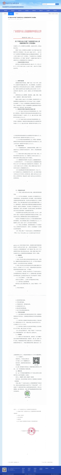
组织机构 (23, 471)
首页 (50, 13)
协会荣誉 (23, 472)
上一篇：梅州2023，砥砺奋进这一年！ (13, 462)
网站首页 (5, 10)
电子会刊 (55, 10)
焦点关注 (19, 10)
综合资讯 (26, 10)
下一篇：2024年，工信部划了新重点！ (47, 462)
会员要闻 (48, 10)
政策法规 (33, 10)
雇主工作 (29, 470)
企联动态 (11, 13)
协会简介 (23, 469)
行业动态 (5, 13)
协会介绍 (12, 10)
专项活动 (16, 13)
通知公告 (41, 10)
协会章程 (23, 470)
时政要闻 (29, 469)
